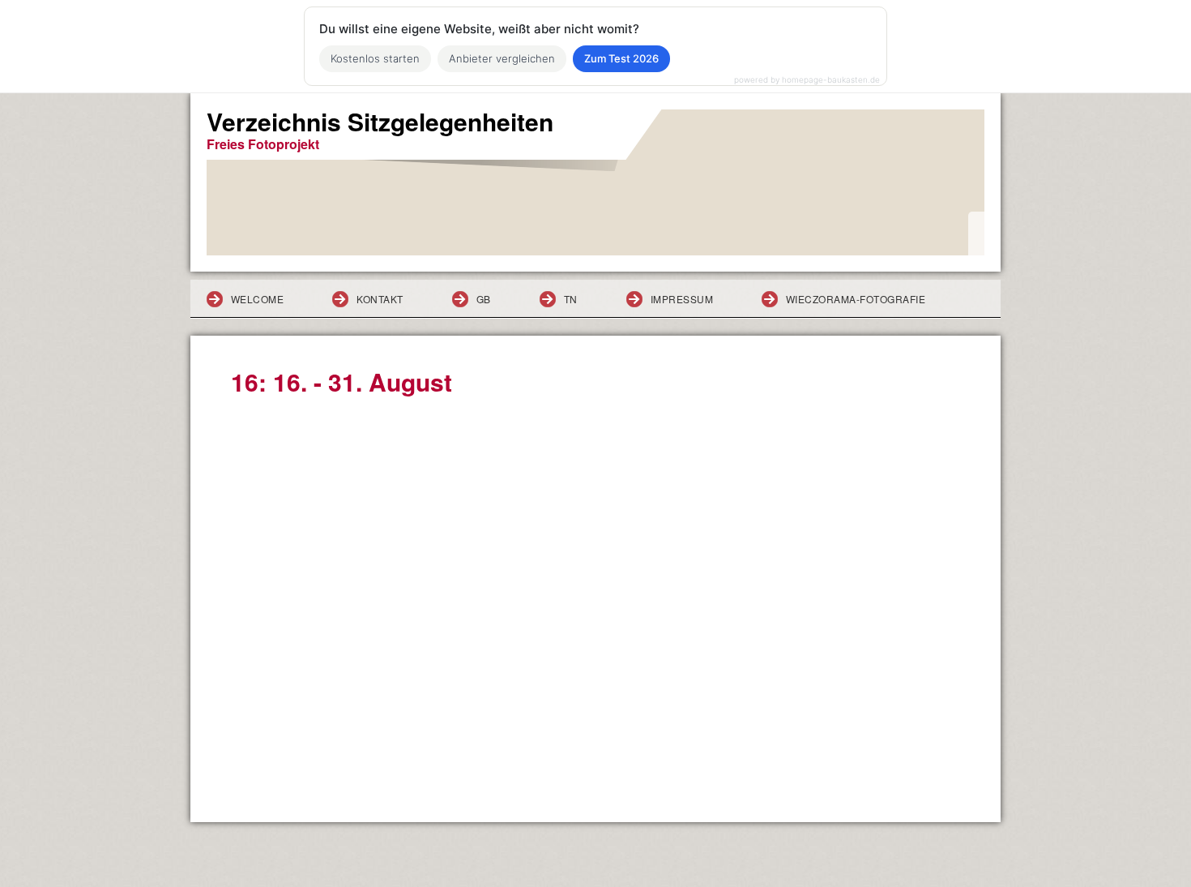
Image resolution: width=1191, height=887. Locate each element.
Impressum (682, 299)
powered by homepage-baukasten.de (807, 79)
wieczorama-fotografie (855, 299)
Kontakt (379, 299)
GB (483, 299)
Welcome (257, 299)
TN (571, 299)
